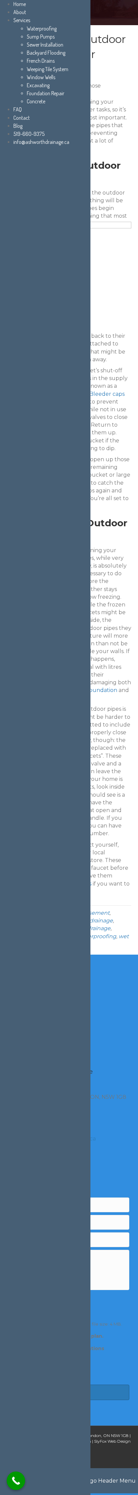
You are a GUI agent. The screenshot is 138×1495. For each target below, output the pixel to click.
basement (96, 913)
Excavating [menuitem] (38, 85)
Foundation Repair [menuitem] (45, 93)
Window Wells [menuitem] (41, 77)
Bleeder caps (107, 394)
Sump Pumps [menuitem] (41, 36)
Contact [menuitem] (21, 117)
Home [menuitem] (19, 4)
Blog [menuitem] (17, 125)
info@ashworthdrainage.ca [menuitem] (41, 142)
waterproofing (97, 936)
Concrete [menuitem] (36, 101)
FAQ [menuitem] (17, 109)
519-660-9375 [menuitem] (29, 133)
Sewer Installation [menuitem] (45, 44)
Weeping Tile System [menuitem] (47, 69)
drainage (101, 920)
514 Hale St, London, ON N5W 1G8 (96, 1435)
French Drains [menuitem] (41, 60)
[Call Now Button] (16, 1481)
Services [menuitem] (21, 20)
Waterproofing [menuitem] (42, 28)
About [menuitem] (19, 12)
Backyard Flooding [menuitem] (46, 52)
